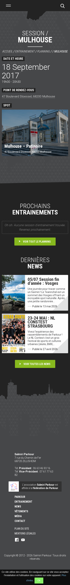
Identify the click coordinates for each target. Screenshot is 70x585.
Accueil (7, 51)
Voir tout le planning (37, 241)
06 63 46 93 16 (41, 468)
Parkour (20, 496)
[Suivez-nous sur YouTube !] (23, 540)
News (18, 506)
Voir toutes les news (37, 364)
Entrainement (25, 51)
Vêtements (21, 511)
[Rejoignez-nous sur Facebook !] (17, 540)
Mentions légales (25, 533)
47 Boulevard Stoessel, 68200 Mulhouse (28, 96)
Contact (20, 521)
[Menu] (8, 5)
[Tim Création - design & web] (35, 566)
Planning (43, 51)
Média (18, 516)
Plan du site (22, 528)
